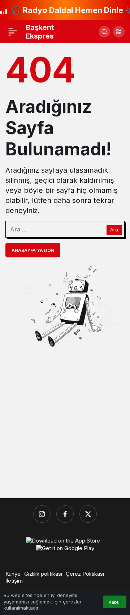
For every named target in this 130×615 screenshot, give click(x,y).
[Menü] (12, 32)
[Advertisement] (65, 422)
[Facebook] (65, 514)
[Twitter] (88, 514)
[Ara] (104, 31)
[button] (119, 31)
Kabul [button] (115, 602)
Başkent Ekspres (40, 31)
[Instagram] (42, 514)
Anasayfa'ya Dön (33, 250)
